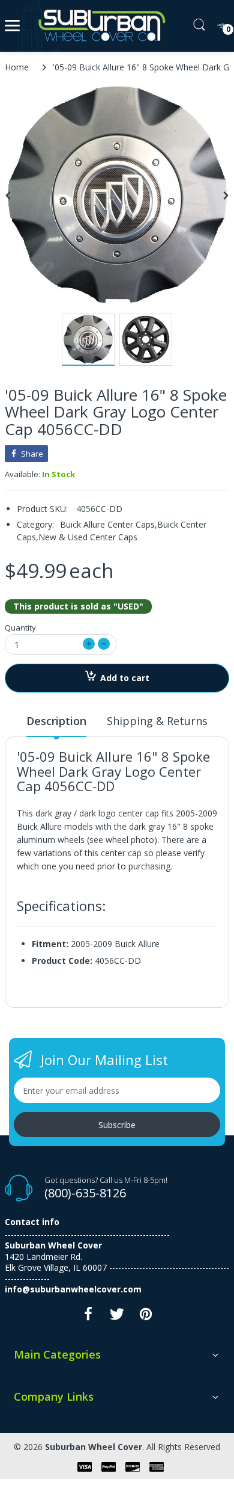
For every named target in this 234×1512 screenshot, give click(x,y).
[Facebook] (88, 1317)
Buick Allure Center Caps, (108, 524)
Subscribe (117, 1125)
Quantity (20, 627)
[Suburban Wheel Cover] (99, 26)
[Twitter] (117, 1317)
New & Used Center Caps (87, 537)
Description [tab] (56, 721)
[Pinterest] (146, 1317)
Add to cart (124, 677)
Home (17, 67)
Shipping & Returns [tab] (157, 721)
